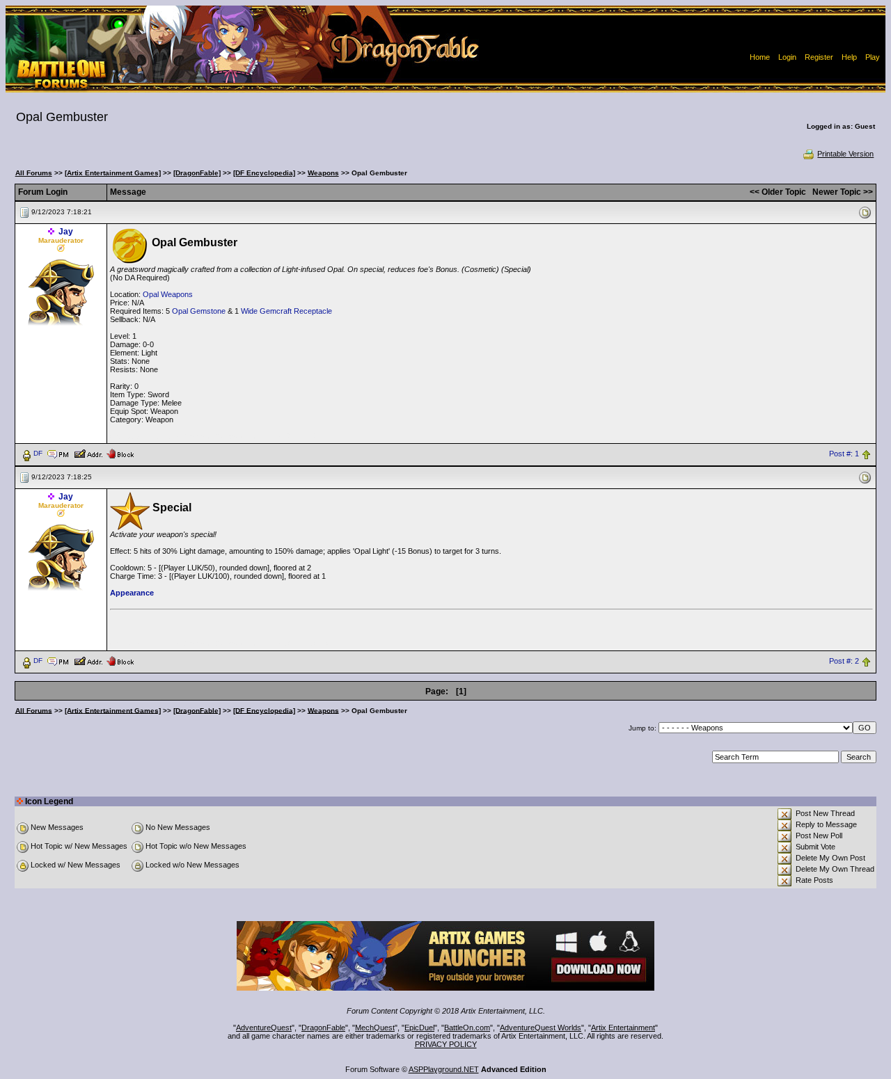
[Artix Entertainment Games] (113, 173)
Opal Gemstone (199, 311)
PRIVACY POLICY (446, 1044)
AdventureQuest (264, 1027)
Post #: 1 (844, 453)
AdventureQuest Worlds (540, 1027)
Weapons (323, 173)
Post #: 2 (844, 661)
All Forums (33, 173)
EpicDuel (419, 1027)
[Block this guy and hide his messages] (120, 453)
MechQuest (375, 1027)
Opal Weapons (168, 294)
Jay (65, 232)
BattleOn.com (467, 1027)
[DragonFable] (197, 173)
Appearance (132, 593)
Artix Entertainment (623, 1027)
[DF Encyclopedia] (264, 173)
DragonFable (323, 1027)
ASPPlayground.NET (444, 1069)
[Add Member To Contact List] (88, 453)
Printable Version (845, 154)
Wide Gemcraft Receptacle (286, 311)
